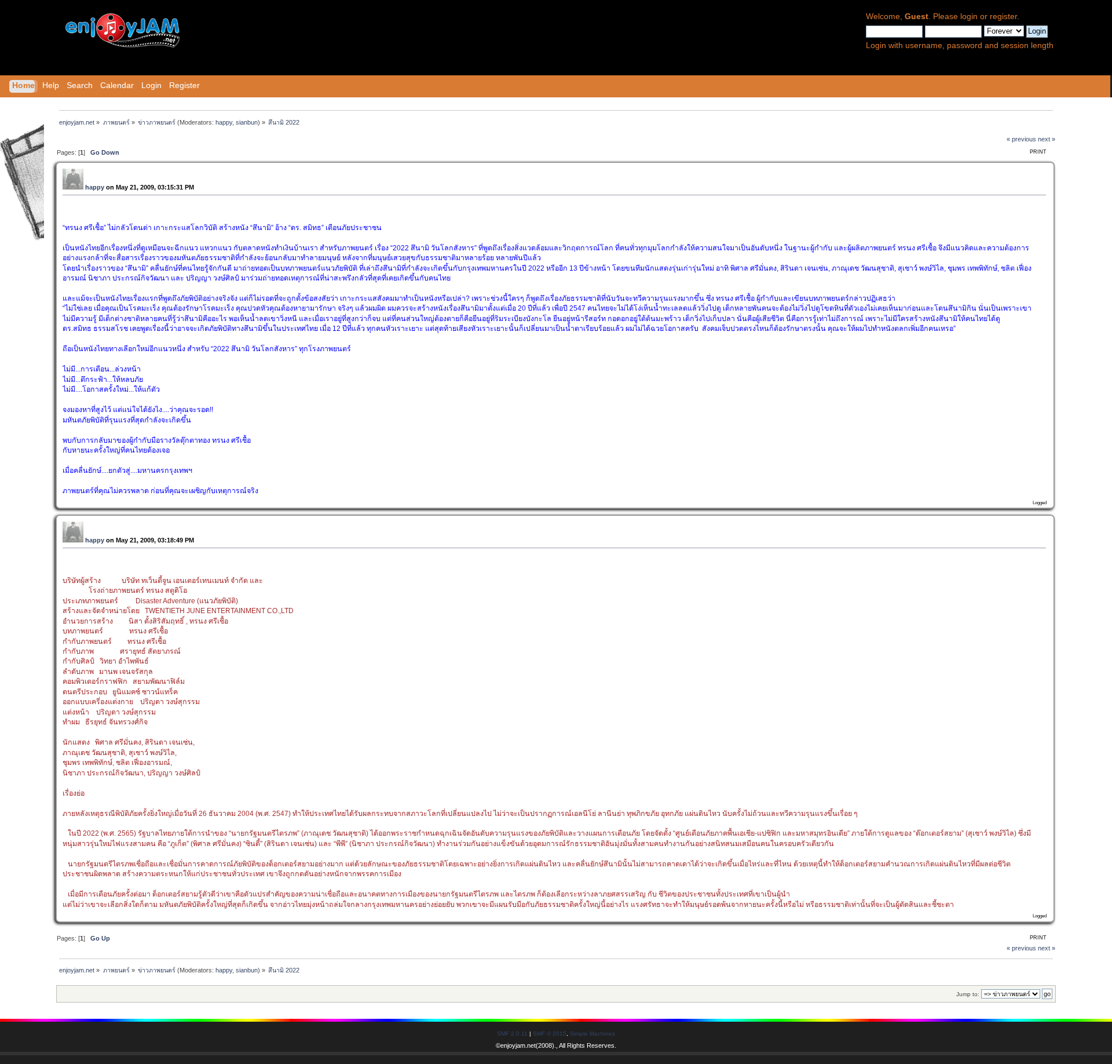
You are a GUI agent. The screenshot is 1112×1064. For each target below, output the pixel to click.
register (1003, 16)
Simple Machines (592, 1033)
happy (223, 122)
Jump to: (967, 994)
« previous (1021, 139)
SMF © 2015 (549, 1033)
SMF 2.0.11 (512, 1033)
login (969, 16)
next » (1046, 139)
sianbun (247, 122)
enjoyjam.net (518, 1045)
